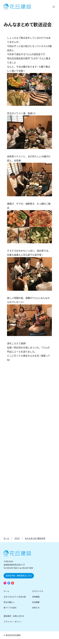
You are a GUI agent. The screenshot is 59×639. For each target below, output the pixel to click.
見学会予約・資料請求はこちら (19, 575)
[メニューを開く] (53, 6)
